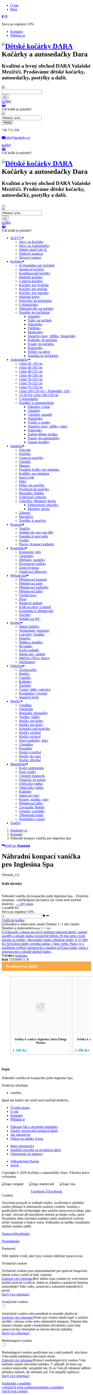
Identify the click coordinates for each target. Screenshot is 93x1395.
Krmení (15, 623)
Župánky (25, 685)
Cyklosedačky (28, 399)
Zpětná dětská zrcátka (42, 434)
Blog (13, 9)
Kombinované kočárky (34, 273)
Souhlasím (22, 1234)
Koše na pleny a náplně (35, 607)
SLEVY (16, 238)
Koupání (16, 524)
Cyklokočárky (28, 304)
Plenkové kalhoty (31, 603)
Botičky (24, 674)
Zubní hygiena (29, 568)
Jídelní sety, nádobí (32, 654)
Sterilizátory (27, 662)
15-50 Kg (38, 395)
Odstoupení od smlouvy (26, 1154)
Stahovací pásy (29, 795)
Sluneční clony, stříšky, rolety (48, 426)
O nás (14, 5)
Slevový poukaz (30, 257)
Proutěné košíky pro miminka (39, 469)
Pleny (23, 599)
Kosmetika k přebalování (36, 611)
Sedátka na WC (29, 619)
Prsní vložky (27, 772)
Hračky (15, 701)
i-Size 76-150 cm (30, 387)
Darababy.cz (18, 830)
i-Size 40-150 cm (30, 375)
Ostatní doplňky (39, 442)
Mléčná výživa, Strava (34, 658)
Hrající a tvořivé (30, 752)
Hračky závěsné (30, 732)
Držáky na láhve (39, 352)
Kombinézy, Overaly (33, 693)
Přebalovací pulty (31, 583)
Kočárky (16, 261)
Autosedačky (19, 359)
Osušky (24, 540)
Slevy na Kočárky (31, 242)
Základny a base (39, 407)
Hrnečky (25, 638)
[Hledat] (5, 96)
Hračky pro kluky (31, 725)
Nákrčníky (35, 430)
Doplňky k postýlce (32, 520)
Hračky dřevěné (30, 760)
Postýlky (25, 454)
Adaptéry (34, 316)
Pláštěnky (34, 328)
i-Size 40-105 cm (30, 367)
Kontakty (16, 31)
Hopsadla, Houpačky (33, 713)
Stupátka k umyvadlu (33, 536)
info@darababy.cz (17, 137)
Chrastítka (26, 744)
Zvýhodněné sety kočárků (37, 265)
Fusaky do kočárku (41, 344)
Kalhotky (25, 681)
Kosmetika (17, 548)
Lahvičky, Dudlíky (32, 634)
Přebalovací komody (33, 579)
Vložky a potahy (39, 422)
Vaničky (24, 528)
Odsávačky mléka (31, 787)
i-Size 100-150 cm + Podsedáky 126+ (45, 391)
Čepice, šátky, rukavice (35, 689)
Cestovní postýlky (31, 458)
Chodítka (25, 705)
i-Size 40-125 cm (30, 371)
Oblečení (16, 666)
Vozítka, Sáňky (29, 717)
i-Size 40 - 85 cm (30, 363)
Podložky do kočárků (42, 340)
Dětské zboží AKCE (33, 250)
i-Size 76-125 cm (30, 383)
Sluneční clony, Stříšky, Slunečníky (52, 336)
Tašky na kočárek (40, 320)
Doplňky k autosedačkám (36, 403)
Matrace (24, 465)
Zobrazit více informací (18, 1278)
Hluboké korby (29, 297)
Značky (15, 823)
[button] (6, 1016)
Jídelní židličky (29, 626)
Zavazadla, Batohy (32, 807)
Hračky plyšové (30, 736)
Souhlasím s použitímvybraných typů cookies (18, 1385)
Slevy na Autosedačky (34, 246)
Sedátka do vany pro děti (36, 532)
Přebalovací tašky (31, 591)
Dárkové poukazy (31, 253)
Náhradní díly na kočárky (36, 308)
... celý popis (24, 904)
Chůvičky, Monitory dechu (37, 501)
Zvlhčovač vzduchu (32, 497)
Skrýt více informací (15, 1294)
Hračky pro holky (31, 721)
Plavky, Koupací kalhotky (37, 544)
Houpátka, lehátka (31, 493)
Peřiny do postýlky (32, 485)
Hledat (7, 122)
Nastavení (8, 1234)
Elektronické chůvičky (43, 505)
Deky (23, 481)
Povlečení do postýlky (34, 489)
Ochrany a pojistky (32, 811)
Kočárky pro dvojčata (34, 285)
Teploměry (26, 556)
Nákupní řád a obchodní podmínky (34, 1127)
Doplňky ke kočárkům (34, 312)
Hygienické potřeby (32, 564)
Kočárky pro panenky (34, 293)
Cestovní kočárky (31, 281)
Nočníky (25, 615)
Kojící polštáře (29, 650)
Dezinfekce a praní (32, 819)
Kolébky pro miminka (34, 473)
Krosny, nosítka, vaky (34, 799)
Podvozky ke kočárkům (35, 301)
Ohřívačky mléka (31, 784)
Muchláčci (26, 517)
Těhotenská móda (31, 815)
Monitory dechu (39, 509)
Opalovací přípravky (33, 571)
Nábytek (25, 450)
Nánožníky (35, 324)
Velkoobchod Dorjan (24, 1161)
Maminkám (18, 764)
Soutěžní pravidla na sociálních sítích (35, 1150)
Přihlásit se (17, 35)
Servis (14, 1165)
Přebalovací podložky (34, 587)
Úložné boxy (28, 595)
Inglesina (21, 955)
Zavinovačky (28, 670)
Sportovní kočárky (31, 269)
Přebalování (18, 575)
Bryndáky (26, 646)
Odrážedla (26, 709)
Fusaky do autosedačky (44, 438)
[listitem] (40, 1015)
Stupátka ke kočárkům (43, 356)
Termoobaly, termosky (34, 630)
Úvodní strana (20, 1107)
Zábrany (24, 513)
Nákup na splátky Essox (26, 1138)
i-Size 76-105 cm (30, 379)
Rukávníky (35, 348)
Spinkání (16, 446)
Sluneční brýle (29, 697)
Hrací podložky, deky (33, 740)
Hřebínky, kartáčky (32, 560)
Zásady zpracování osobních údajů (34, 1131)
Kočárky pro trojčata (33, 289)
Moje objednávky (22, 1146)
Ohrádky (25, 462)
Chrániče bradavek (32, 776)
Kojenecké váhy (30, 552)
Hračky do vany (30, 756)
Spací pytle (26, 477)
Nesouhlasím (10, 1241)
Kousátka (25, 748)
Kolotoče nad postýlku (34, 729)
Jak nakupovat (20, 1135)
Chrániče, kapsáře (40, 414)
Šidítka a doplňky (31, 642)
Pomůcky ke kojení (32, 780)
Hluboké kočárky (31, 277)
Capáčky (25, 678)
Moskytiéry (35, 332)
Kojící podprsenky (31, 768)
